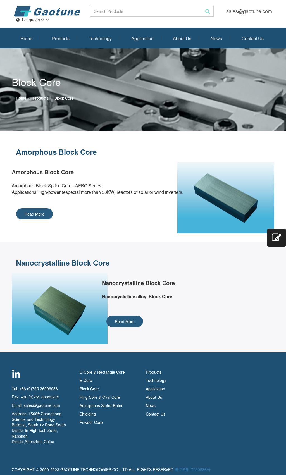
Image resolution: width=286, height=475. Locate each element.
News (216, 38)
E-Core (86, 380)
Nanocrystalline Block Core (62, 262)
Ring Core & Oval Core (100, 397)
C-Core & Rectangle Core (102, 372)
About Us (182, 38)
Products (61, 38)
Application (142, 38)
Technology (100, 38)
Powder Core (91, 422)
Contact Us (253, 38)
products (40, 98)
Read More (34, 214)
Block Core (90, 389)
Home (26, 38)
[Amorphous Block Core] (233, 197)
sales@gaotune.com (249, 11)
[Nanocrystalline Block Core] (53, 308)
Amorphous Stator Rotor (101, 405)
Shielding (88, 414)
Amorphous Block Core (56, 152)
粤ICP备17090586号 (193, 469)
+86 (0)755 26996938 (38, 388)
